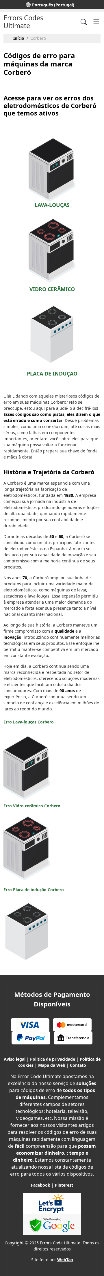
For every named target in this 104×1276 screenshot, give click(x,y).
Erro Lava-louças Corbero (28, 722)
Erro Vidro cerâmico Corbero (31, 805)
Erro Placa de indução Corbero (33, 889)
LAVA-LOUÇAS (52, 204)
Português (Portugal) (53, 5)
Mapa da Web (51, 1065)
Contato (78, 1065)
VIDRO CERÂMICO (52, 289)
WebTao (65, 1259)
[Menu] (96, 21)
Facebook (40, 1185)
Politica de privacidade (52, 1059)
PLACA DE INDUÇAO (52, 373)
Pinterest (64, 1185)
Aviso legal (14, 1059)
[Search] (83, 21)
